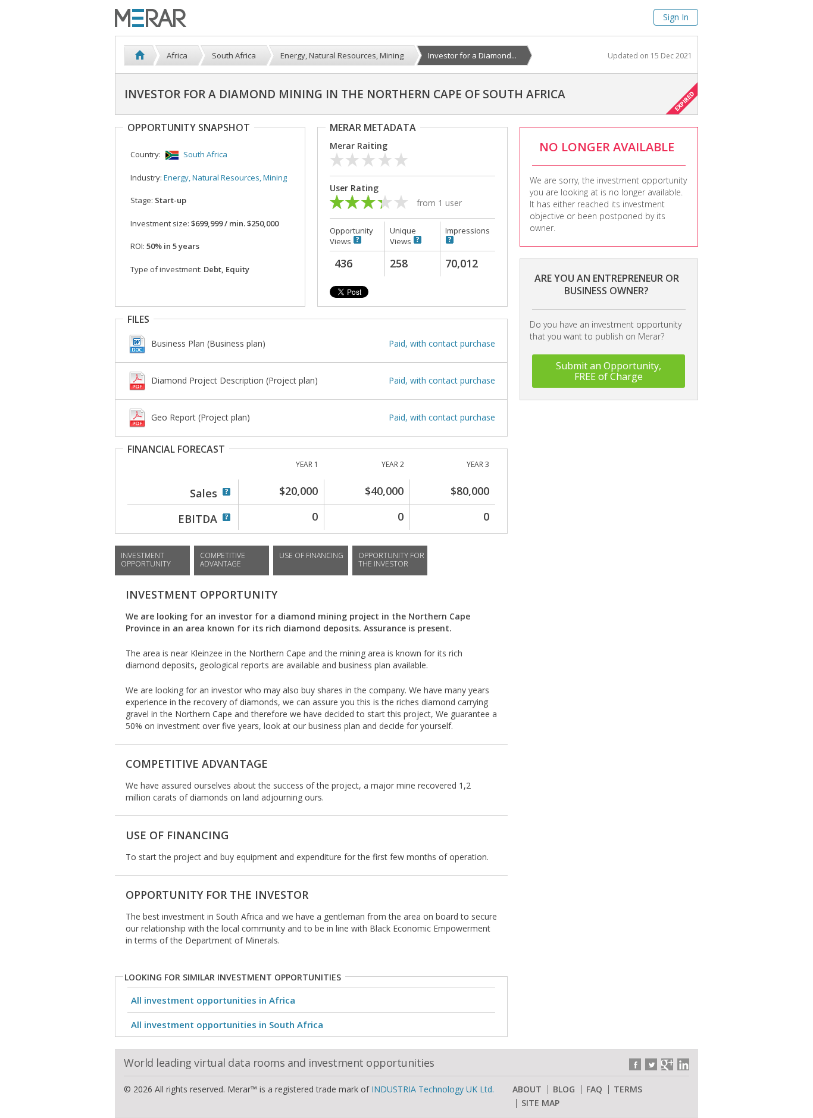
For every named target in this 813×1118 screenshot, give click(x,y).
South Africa (205, 154)
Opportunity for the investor (391, 559)
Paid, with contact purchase (442, 343)
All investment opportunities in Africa (213, 1000)
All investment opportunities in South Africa (227, 1024)
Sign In (676, 17)
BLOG (564, 1089)
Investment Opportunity (146, 559)
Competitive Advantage (222, 559)
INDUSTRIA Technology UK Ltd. (432, 1089)
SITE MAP (540, 1103)
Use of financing (311, 555)
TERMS (628, 1089)
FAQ (594, 1089)
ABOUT (527, 1089)
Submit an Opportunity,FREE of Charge (608, 371)
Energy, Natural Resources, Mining (225, 177)
